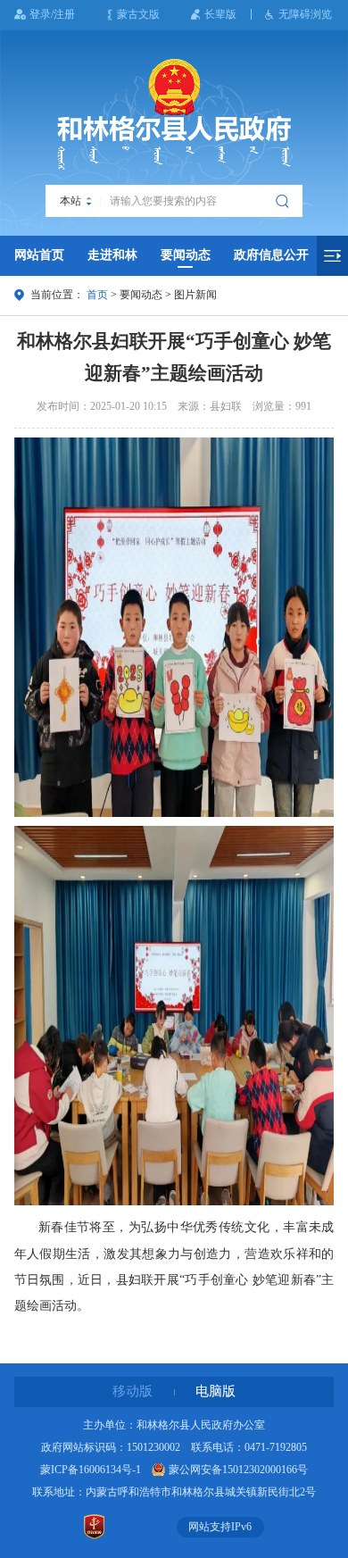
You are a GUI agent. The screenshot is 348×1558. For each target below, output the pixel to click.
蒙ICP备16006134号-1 (90, 1469)
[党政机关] (94, 1526)
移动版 (132, 1391)
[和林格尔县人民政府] (174, 114)
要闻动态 (186, 255)
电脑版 (215, 1391)
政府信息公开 (271, 255)
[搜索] (284, 201)
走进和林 (112, 255)
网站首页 (39, 255)
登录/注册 (52, 14)
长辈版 (220, 14)
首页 (97, 294)
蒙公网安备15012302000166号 (238, 1469)
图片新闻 (195, 294)
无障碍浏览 (305, 14)
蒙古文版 (138, 14)
